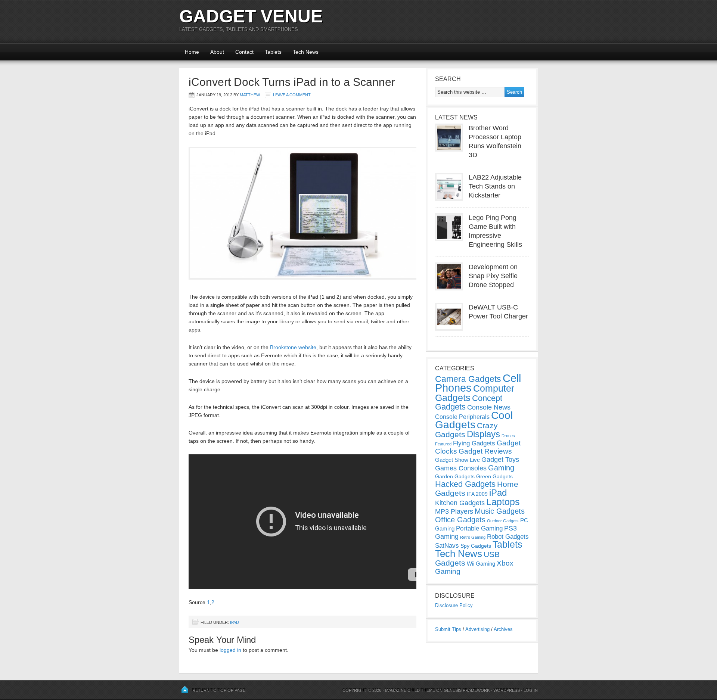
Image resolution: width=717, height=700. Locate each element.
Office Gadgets (460, 520)
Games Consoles (461, 468)
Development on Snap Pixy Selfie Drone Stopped (493, 276)
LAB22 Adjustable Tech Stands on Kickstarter (495, 186)
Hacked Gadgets (465, 484)
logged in (230, 650)
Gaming (501, 468)
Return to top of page (218, 690)
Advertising (477, 629)
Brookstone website (293, 347)
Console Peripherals (462, 417)
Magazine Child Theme (410, 690)
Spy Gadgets (475, 546)
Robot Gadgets (508, 536)
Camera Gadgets (468, 379)
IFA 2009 (477, 494)
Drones (508, 435)
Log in (531, 690)
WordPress (506, 690)
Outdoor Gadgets (503, 521)
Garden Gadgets (455, 476)
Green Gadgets (494, 476)
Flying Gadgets (474, 443)
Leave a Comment (292, 95)
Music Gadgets (500, 511)
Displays (483, 434)
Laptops (503, 502)
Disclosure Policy (454, 605)
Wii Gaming (481, 563)
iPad (234, 622)
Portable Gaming (479, 528)
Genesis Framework (467, 690)
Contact (244, 52)
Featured (443, 444)
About (217, 52)
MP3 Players (454, 511)
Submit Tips (448, 629)
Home (192, 52)
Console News (488, 407)
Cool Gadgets (474, 420)
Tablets (273, 52)
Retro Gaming (472, 537)
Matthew (250, 95)
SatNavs (447, 545)
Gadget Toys (500, 459)
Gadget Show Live (457, 460)
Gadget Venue (251, 16)
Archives (503, 629)
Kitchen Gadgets (460, 503)
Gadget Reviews (485, 451)
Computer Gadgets (474, 393)
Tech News (306, 52)
